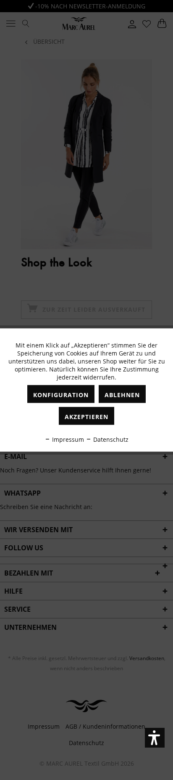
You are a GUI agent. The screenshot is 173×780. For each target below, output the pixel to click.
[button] (155, 738)
